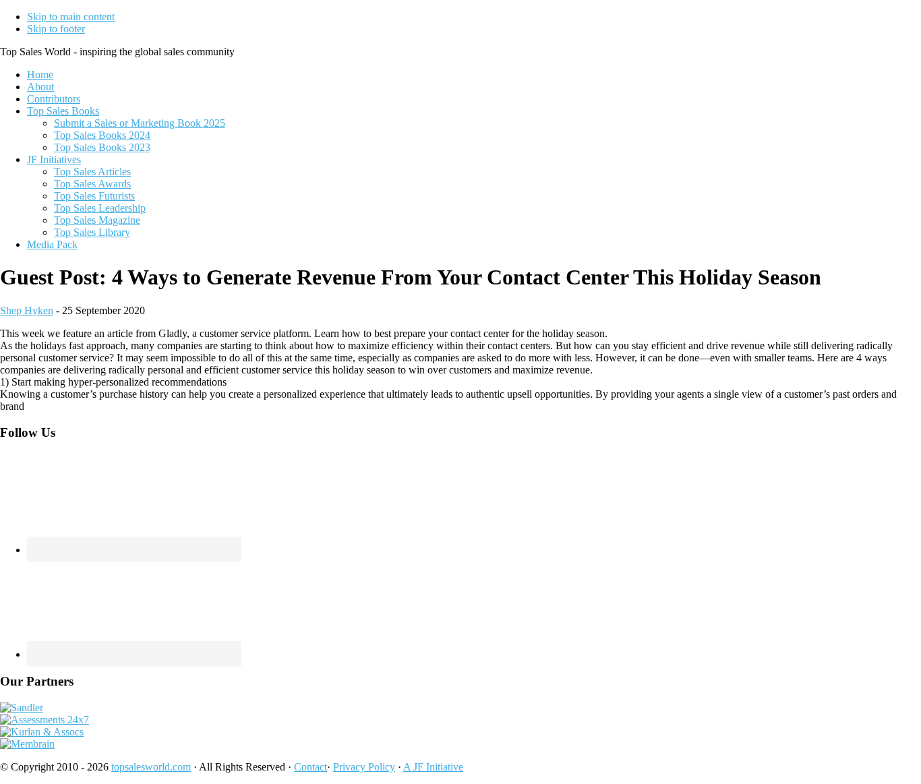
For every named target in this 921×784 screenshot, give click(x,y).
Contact (310, 767)
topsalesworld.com (151, 767)
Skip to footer (56, 28)
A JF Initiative (433, 767)
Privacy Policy (364, 767)
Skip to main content (71, 16)
